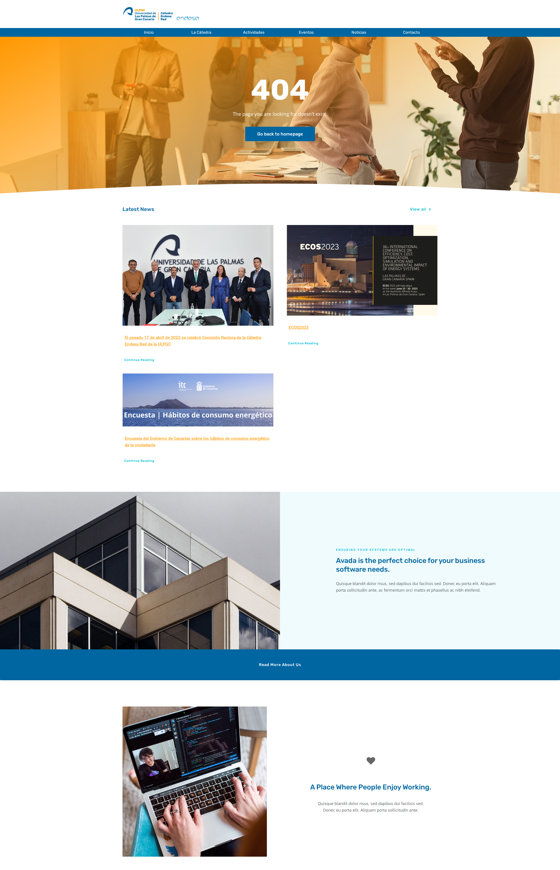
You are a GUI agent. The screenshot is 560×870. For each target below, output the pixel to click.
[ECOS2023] (362, 270)
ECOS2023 (299, 327)
